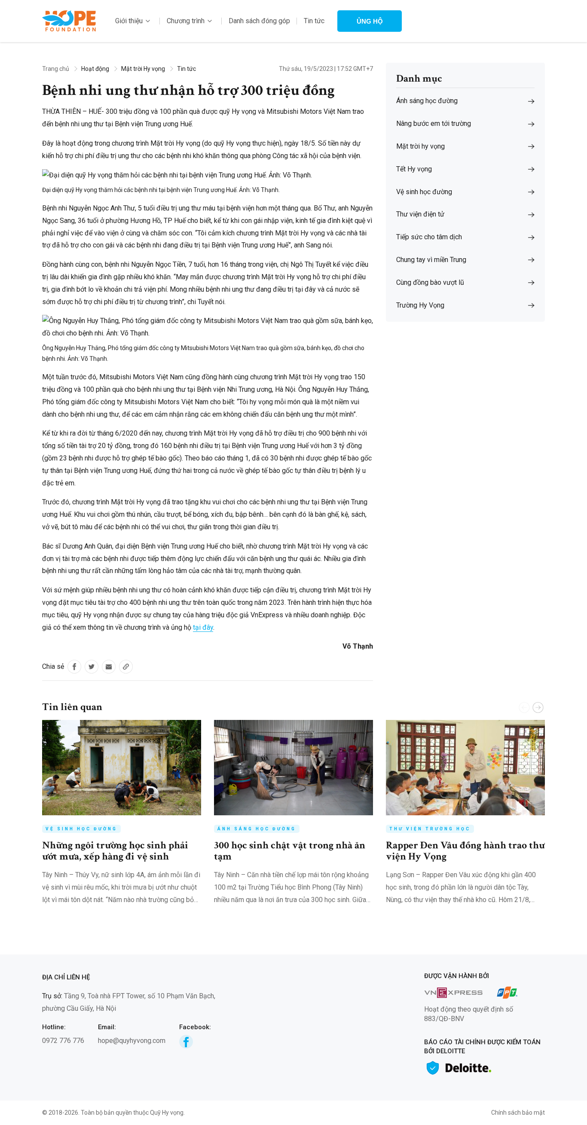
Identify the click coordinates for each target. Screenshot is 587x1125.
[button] (538, 707)
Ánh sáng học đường (256, 828)
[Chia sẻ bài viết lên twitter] (91, 667)
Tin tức (314, 21)
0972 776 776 (63, 1041)
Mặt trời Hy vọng (143, 68)
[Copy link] (126, 667)
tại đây (203, 627)
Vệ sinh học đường (81, 828)
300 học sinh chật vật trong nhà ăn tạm (289, 850)
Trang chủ (55, 68)
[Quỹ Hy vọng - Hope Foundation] (69, 20)
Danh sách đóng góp (259, 21)
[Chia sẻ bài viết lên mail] (109, 667)
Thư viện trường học (430, 828)
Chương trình (186, 21)
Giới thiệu (129, 21)
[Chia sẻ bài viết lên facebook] (74, 667)
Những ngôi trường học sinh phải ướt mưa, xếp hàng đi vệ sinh (115, 850)
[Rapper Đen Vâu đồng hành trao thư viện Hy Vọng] (465, 767)
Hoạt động (95, 68)
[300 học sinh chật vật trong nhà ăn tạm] (293, 767)
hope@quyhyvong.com (131, 1041)
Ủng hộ (370, 21)
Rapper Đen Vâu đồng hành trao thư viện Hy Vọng (465, 850)
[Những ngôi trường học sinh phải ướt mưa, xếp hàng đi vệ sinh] (121, 767)
